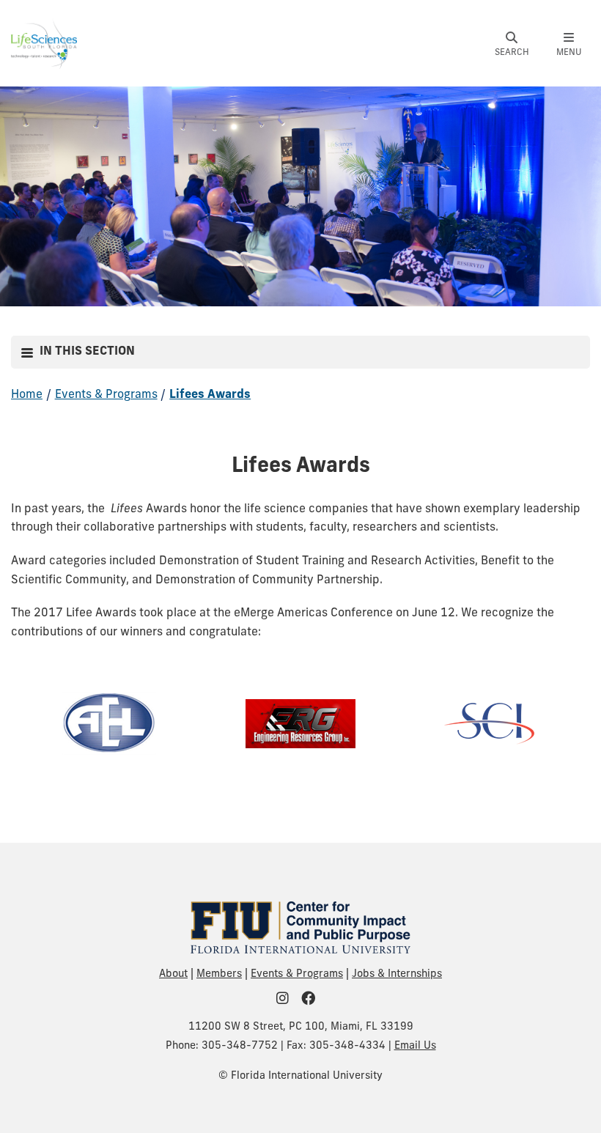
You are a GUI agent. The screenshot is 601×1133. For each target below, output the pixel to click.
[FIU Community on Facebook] (313, 1000)
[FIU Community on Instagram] (287, 1000)
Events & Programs (106, 395)
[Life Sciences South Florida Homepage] (44, 43)
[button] (511, 45)
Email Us (415, 1046)
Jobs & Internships (397, 974)
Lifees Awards (210, 395)
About (173, 974)
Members (219, 974)
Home (27, 395)
